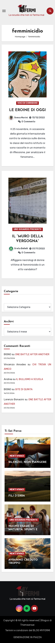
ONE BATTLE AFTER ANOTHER (32, 354)
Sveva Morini (21, 117)
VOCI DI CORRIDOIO (27, 103)
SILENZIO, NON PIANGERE (27, 462)
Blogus (45, 620)
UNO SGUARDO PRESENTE (28, 229)
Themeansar (27, 624)
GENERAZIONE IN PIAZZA (27, 637)
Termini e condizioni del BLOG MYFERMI (27, 630)
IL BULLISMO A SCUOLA (29, 379)
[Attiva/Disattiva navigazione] (4, 11)
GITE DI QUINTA (24, 389)
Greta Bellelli (21, 248)
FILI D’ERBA (16, 495)
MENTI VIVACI (17, 456)
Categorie (9, 300)
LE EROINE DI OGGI (27, 110)
